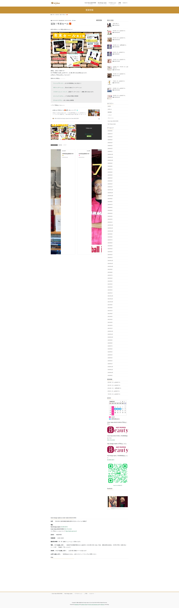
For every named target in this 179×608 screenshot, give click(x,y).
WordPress (77, 604)
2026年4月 (110, 142)
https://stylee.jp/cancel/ (71, 531)
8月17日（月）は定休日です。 (119, 37)
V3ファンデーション (58, 87)
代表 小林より (116, 23)
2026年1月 (110, 151)
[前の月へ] (120, 401)
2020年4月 (110, 354)
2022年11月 (110, 263)
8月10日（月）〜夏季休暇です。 (120, 45)
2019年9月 (110, 375)
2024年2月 (110, 219)
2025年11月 (110, 157)
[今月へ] (122, 401)
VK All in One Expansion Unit (93, 604)
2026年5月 (110, 139)
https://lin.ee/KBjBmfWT (117, 485)
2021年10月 (110, 301)
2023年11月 (110, 228)
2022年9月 (110, 269)
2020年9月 (110, 340)
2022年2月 (110, 290)
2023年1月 (110, 257)
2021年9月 (110, 304)
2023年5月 (110, 245)
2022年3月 (110, 287)
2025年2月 (110, 183)
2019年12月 (110, 366)
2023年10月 (110, 231)
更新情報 (99, 20)
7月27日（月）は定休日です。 (119, 59)
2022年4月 (110, 284)
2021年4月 (110, 319)
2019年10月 (110, 372)
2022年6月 (110, 278)
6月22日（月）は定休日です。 (119, 95)
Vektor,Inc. (102, 604)
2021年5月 (110, 316)
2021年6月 (110, 313)
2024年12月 (110, 189)
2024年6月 (110, 207)
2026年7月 (110, 133)
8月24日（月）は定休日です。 (119, 30)
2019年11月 (110, 369)
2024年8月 (110, 201)
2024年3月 (110, 216)
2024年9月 (110, 198)
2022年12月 (110, 260)
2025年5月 (110, 175)
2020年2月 (110, 360)
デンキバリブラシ (57, 100)
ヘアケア (64, 145)
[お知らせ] (56, 201)
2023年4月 (110, 248)
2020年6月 (110, 348)
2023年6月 (110, 242)
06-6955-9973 (110, 459)
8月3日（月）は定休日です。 (119, 52)
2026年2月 (110, 148)
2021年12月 (110, 295)
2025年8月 (110, 166)
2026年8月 (110, 130)
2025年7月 (110, 169)
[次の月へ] (125, 401)
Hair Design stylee (112, 124)
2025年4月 (110, 178)
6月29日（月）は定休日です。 (119, 88)
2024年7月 (110, 204)
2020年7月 (110, 346)
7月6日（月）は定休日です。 (119, 81)
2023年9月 (110, 234)
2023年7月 (110, 239)
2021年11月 (110, 298)
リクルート (91, 593)
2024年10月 (110, 195)
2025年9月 (110, 163)
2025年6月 (110, 172)
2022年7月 (110, 275)
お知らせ (110, 109)
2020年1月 (110, 363)
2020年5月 (110, 351)
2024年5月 (110, 210)
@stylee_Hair (89, 134)
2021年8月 (110, 307)
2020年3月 (110, 357)
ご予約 (85, 593)
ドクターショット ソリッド (60, 91)
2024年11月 (110, 192)
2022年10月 (110, 266)
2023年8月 (110, 237)
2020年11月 (110, 334)
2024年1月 (110, 222)
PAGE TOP (174, 588)
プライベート (111, 118)
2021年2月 (110, 325)
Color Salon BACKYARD (113, 121)
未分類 (109, 106)
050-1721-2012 (111, 440)
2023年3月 (110, 251)
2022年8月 (110, 272)
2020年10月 (110, 337)
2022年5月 (110, 281)
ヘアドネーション (78, 593)
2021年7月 (110, 310)
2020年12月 (110, 331)
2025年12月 (110, 154)
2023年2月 (110, 254)
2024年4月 (110, 213)
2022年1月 (110, 293)
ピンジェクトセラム (58, 96)
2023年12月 (110, 225)
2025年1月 (110, 186)
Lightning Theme (84, 604)
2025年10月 (110, 160)
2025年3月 (110, 180)
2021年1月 (110, 328)
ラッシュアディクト (58, 83)
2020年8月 (110, 343)
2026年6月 (110, 136)
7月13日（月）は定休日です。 (119, 73)
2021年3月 (110, 322)
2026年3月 (110, 145)
